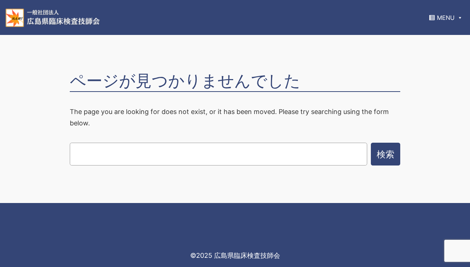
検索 (385, 154)
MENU (446, 17)
